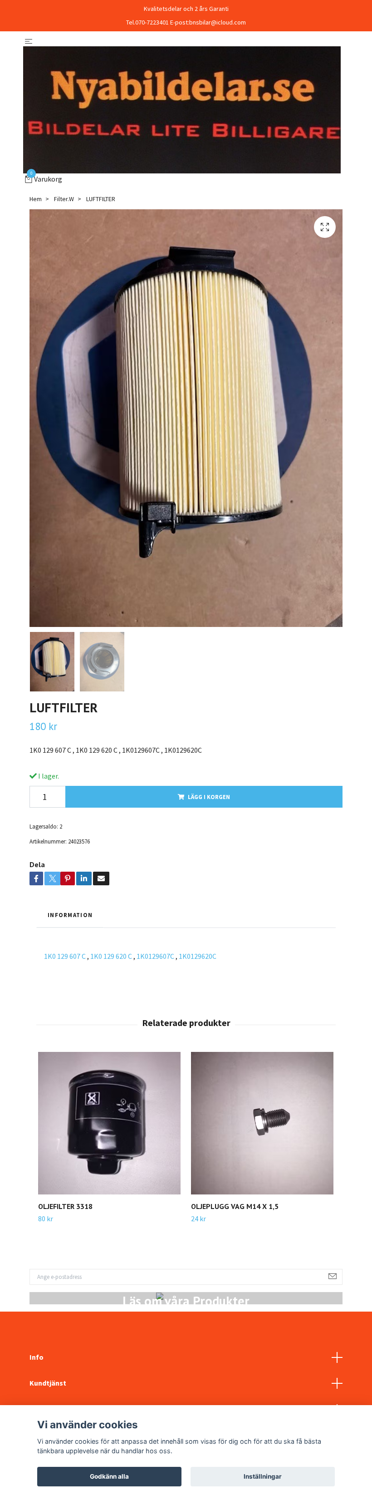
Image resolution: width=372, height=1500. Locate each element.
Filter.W (64, 199)
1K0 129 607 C (65, 956)
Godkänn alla (109, 1476)
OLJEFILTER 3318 (65, 1206)
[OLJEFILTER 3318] (109, 1123)
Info (36, 1357)
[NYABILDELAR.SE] (182, 109)
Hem (35, 199)
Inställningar (263, 1476)
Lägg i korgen (209, 796)
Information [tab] (70, 914)
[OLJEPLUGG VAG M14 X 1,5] (262, 1123)
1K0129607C (155, 956)
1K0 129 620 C (111, 956)
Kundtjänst (47, 1382)
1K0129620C (197, 956)
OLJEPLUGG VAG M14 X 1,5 (235, 1206)
